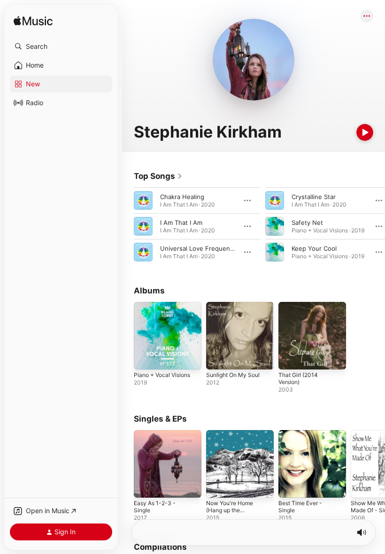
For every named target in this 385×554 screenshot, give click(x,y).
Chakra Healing (182, 196)
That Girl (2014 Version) (298, 378)
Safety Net (307, 222)
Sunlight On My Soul (233, 374)
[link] (158, 176)
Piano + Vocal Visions (162, 374)
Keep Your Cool (314, 248)
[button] (61, 46)
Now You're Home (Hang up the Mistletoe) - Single (230, 510)
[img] (33, 21)
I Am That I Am (181, 222)
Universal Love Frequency (198, 248)
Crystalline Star (314, 196)
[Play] (364, 132)
